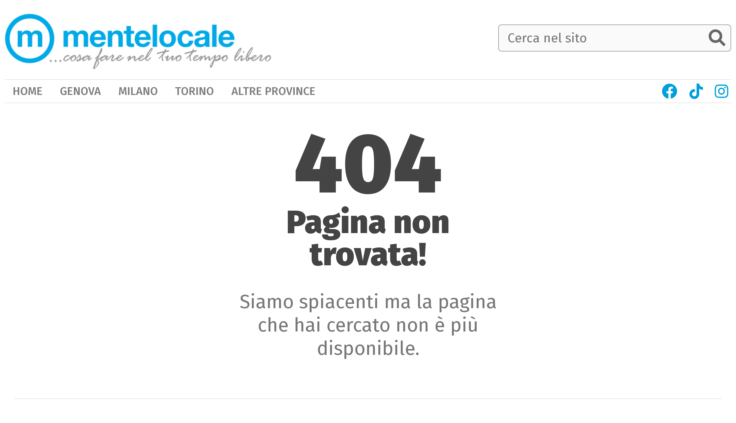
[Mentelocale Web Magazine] (138, 38)
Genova (80, 91)
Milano (138, 91)
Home (28, 91)
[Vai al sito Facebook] (669, 91)
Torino (194, 91)
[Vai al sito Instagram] (721, 91)
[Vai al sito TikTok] (696, 91)
